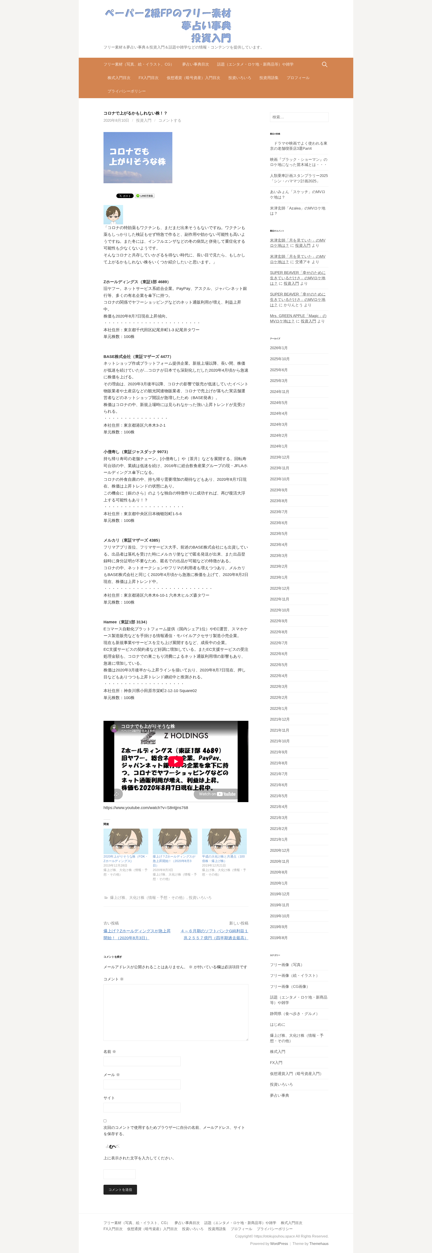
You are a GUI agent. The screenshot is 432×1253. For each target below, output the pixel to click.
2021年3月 (279, 818)
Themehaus (318, 1244)
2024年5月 (279, 403)
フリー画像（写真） (287, 965)
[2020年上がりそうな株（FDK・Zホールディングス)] (126, 841)
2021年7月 (279, 774)
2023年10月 (280, 479)
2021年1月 (279, 839)
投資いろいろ (239, 78)
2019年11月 (279, 905)
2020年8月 (279, 872)
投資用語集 (269, 78)
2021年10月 (280, 741)
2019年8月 (279, 938)
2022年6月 (279, 654)
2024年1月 (279, 446)
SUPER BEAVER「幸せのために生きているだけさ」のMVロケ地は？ (298, 278)
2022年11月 (279, 599)
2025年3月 (279, 381)
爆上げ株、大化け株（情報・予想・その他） (148, 898)
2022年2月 (279, 697)
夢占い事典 (279, 1095)
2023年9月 (279, 490)
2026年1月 (279, 348)
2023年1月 (279, 577)
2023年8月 (279, 501)
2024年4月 (279, 413)
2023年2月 (279, 566)
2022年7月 (279, 643)
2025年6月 (279, 370)
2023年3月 (279, 556)
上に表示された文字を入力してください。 (140, 1158)
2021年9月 (279, 752)
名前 (110, 1052)
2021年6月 (279, 785)
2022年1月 (279, 708)
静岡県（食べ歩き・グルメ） (295, 1014)
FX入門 (276, 1063)
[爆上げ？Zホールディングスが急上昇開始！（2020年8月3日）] (175, 841)
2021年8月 (279, 763)
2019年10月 (280, 916)
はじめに (277, 1024)
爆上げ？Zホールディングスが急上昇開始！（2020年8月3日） (174, 861)
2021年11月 (279, 730)
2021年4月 (279, 807)
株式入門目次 (119, 78)
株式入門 (277, 1052)
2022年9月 (279, 621)
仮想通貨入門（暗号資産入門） (297, 1074)
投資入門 (143, 120)
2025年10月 (280, 359)
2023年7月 (279, 512)
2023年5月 (279, 534)
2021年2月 (279, 829)
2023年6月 (279, 523)
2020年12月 (280, 850)
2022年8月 (279, 632)
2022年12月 (280, 588)
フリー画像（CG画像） (290, 986)
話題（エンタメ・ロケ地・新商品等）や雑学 (255, 64)
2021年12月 (280, 719)
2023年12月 (280, 457)
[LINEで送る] (145, 195)
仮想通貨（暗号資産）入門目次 (193, 78)
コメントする (169, 120)
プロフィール (298, 78)
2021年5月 (279, 796)
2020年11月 (279, 861)
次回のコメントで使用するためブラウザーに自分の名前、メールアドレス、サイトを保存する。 (174, 1130)
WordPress (279, 1244)
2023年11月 (279, 468)
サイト (109, 1098)
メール (112, 1075)
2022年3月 (279, 686)
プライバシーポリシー (127, 91)
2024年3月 (279, 424)
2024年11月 (279, 392)
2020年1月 (279, 883)
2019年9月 (279, 927)
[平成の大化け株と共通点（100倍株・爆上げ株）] (224, 841)
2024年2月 (279, 435)
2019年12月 (280, 894)
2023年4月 (279, 545)
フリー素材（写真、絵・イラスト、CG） (139, 64)
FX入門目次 (149, 78)
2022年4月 (279, 676)
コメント (114, 979)
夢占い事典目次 (195, 64)
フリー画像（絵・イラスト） (295, 975)
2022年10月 (280, 610)
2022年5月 (279, 665)
